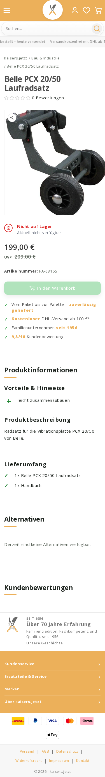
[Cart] (98, 10)
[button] (18, 97)
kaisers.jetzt (15, 58)
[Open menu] (6, 10)
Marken (12, 689)
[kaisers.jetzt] (53, 9)
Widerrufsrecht (28, 760)
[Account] (74, 10)
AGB (45, 751)
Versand (27, 751)
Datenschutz (67, 751)
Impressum (59, 760)
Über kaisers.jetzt (23, 701)
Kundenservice (19, 663)
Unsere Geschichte (44, 643)
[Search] (97, 28)
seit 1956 (66, 327)
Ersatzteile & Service (25, 676)
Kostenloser (25, 318)
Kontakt (82, 760)
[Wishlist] (86, 10)
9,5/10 (18, 336)
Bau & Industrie (45, 58)
